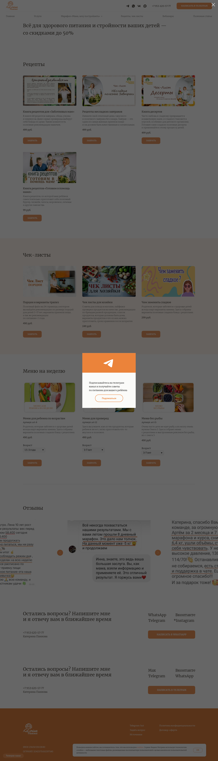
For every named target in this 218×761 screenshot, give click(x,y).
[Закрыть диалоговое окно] (213, 4)
